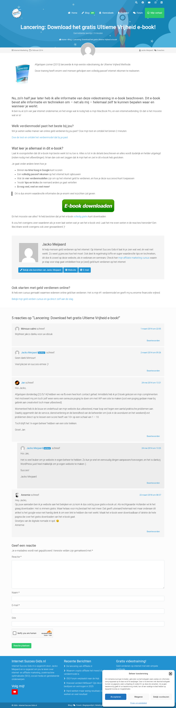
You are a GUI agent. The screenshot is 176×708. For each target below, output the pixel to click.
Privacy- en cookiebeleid (138, 703)
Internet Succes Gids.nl (28, 705)
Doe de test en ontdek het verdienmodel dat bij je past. (40, 137)
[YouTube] (15, 692)
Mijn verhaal (156, 13)
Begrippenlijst (88, 705)
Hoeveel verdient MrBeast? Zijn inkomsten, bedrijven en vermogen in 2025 (85, 685)
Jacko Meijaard (147, 50)
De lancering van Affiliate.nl (79, 666)
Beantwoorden (153, 340)
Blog (89, 13)
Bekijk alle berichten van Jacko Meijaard (41, 270)
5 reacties (160, 50)
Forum (140, 13)
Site (14, 618)
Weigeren (138, 697)
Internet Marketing (21, 50)
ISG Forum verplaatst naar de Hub (82, 678)
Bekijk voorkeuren (161, 697)
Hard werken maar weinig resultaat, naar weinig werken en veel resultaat (88, 692)
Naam (16, 592)
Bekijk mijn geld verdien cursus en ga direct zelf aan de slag (42, 299)
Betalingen (99, 705)
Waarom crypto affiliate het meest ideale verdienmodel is (85, 672)
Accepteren (116, 697)
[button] (170, 673)
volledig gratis (80, 216)
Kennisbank (108, 13)
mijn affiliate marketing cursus (133, 257)
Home (74, 13)
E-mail (85, 270)
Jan (23, 382)
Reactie (16, 556)
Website (71, 270)
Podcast (125, 13)
